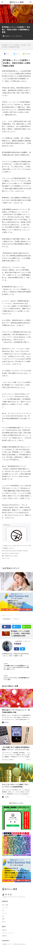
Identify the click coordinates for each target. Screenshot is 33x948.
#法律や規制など (7, 619)
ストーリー (5, 907)
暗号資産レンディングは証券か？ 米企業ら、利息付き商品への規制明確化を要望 (16, 46)
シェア (7, 53)
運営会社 (4, 930)
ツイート (18, 53)
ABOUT (4, 921)
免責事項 (4, 936)
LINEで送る (27, 53)
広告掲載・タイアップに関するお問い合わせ (14, 944)
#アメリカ (16, 619)
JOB (3, 916)
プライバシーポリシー (8, 933)
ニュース (12, 36)
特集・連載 (5, 905)
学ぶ (3, 910)
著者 (3, 919)
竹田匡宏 (17, 644)
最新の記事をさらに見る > (16, 803)
